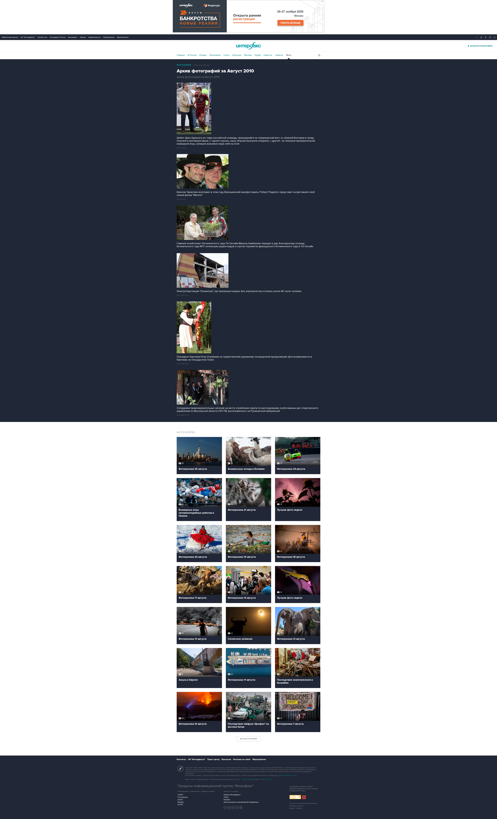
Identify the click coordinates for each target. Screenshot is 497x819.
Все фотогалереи (248, 739)
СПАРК (180, 795)
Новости (268, 55)
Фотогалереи (184, 65)
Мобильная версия (10, 37)
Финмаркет (72, 37)
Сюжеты (279, 55)
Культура (236, 55)
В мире (203, 55)
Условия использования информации (303, 803)
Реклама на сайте (241, 759)
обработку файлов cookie (287, 776)
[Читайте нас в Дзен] (225, 807)
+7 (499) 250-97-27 (265, 779)
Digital (258, 55)
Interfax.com (42, 37)
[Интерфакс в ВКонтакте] (233, 807)
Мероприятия (123, 37)
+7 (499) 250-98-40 (247, 779)
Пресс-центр (213, 759)
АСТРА (180, 805)
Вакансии (226, 759)
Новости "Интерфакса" (232, 795)
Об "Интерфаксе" (27, 37)
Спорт (227, 55)
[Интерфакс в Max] (241, 807)
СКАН (226, 797)
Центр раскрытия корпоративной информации (241, 802)
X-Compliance (183, 797)
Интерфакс (248, 46)
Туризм (83, 37)
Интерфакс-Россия (57, 37)
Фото (288, 55)
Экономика (215, 55)
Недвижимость (94, 37)
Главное (181, 55)
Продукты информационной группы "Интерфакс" (216, 786)
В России (192, 55)
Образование (109, 37)
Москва (248, 55)
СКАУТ (180, 800)
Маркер (181, 802)
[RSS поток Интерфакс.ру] (237, 807)
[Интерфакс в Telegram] (229, 807)
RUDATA (227, 800)
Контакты (181, 759)
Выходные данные (296, 806)
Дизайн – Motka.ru (296, 808)
